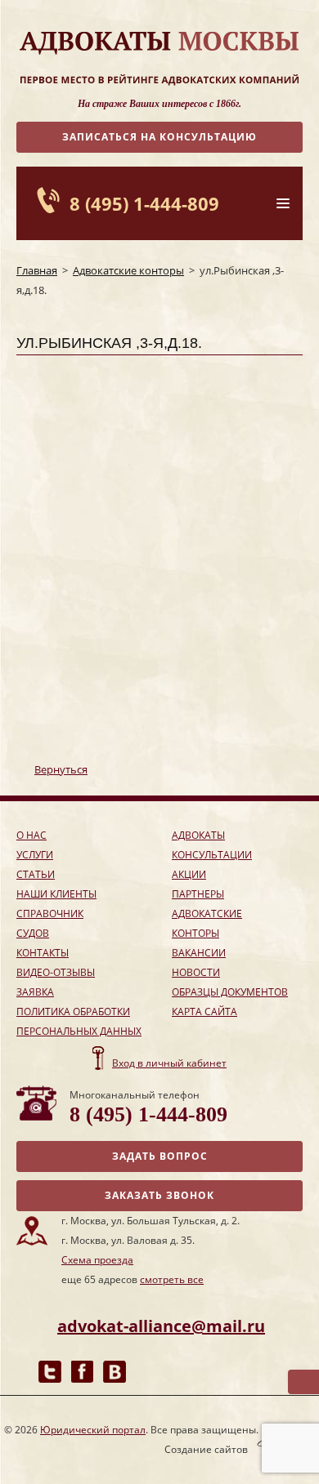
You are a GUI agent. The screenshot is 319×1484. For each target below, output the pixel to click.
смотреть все (172, 1279)
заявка (35, 992)
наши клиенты (56, 894)
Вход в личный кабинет (169, 1063)
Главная (36, 270)
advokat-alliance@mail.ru (161, 1326)
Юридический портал (93, 1430)
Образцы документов (230, 992)
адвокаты (198, 835)
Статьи (35, 874)
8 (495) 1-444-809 (144, 203)
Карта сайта (204, 1011)
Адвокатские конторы (128, 270)
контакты (42, 953)
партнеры (198, 894)
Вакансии (199, 953)
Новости (196, 972)
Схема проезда (97, 1260)
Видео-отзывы (55, 972)
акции (189, 874)
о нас (31, 835)
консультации (212, 855)
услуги (34, 855)
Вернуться (61, 769)
